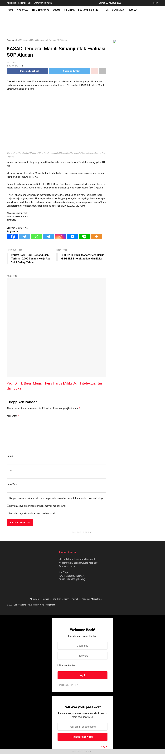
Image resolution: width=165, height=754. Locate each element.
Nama (10, 456)
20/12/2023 (11, 62)
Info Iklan (57, 599)
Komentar (13, 416)
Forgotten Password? (68, 685)
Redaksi (45, 599)
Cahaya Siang (20, 605)
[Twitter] (24, 236)
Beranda (10, 40)
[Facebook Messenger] (72, 236)
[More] (96, 236)
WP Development (47, 605)
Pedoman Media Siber (92, 599)
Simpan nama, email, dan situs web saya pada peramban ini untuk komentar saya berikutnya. (56, 498)
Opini (30, 3)
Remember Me (67, 665)
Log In (104, 746)
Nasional (22, 10)
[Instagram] (60, 236)
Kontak (75, 599)
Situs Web (12, 484)
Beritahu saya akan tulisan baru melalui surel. (32, 513)
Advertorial (11, 3)
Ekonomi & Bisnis (88, 10)
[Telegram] (48, 236)
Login (155, 3)
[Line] (84, 236)
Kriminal (69, 10)
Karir (66, 599)
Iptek (105, 10)
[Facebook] (12, 236)
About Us (34, 599)
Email (9, 470)
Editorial (22, 3)
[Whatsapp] (36, 236)
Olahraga (118, 10)
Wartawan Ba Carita (43, 3)
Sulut (56, 10)
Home (10, 10)
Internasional (40, 10)
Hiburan (132, 10)
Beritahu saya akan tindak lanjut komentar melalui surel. (37, 506)
